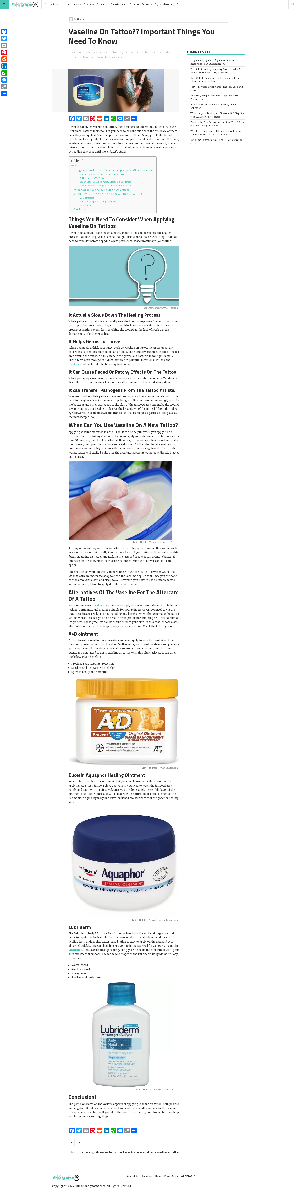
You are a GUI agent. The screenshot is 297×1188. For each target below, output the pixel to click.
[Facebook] (4, 31)
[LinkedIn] (4, 66)
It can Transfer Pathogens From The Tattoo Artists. (105, 185)
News (75, 4)
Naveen (81, 19)
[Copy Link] (4, 86)
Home (66, 4)
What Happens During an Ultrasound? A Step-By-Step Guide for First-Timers (217, 114)
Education (102, 4)
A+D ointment (87, 197)
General (145, 4)
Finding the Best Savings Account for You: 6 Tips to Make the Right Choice (217, 123)
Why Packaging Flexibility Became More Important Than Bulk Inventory (212, 61)
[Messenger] (4, 79)
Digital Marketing (164, 4)
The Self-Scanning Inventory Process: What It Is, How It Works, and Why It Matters (217, 70)
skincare (101, 605)
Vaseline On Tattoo (167, 1152)
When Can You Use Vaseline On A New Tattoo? (101, 189)
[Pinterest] (4, 52)
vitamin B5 (76, 950)
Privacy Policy (171, 1176)
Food (180, 4)
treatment (76, 364)
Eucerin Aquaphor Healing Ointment (98, 201)
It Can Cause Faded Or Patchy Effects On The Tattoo (105, 181)
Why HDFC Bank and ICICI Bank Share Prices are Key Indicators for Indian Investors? (217, 132)
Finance (134, 4)
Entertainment (119, 4)
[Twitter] (4, 38)
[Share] (4, 93)
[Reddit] (4, 59)
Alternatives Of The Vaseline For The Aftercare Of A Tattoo (108, 193)
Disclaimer (147, 1176)
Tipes (87, 1152)
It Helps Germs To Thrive (92, 178)
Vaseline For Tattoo (110, 1152)
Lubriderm (85, 205)
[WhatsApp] (4, 72)
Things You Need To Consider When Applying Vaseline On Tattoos (113, 170)
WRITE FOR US (188, 1176)
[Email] (4, 45)
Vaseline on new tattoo (139, 1152)
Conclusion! (80, 209)
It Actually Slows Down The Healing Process (102, 174)
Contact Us (51, 4)
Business (89, 4)
